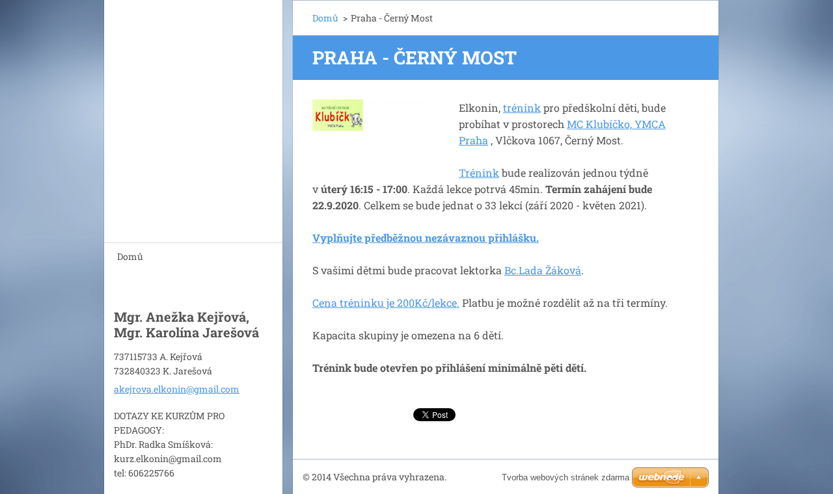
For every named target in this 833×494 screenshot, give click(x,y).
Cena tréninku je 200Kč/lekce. (385, 302)
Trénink (479, 172)
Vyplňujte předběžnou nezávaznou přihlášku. (425, 237)
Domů (130, 256)
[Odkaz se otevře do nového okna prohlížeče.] (369, 131)
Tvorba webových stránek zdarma (565, 477)
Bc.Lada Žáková (542, 270)
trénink (522, 107)
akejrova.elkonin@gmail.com (176, 389)
